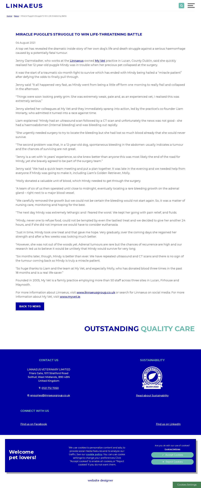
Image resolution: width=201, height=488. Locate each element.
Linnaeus (76, 60)
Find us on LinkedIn (168, 424)
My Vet (100, 60)
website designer (100, 480)
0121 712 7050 (50, 388)
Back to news (30, 306)
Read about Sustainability (152, 395)
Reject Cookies (174, 462)
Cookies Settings (186, 484)
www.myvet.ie (70, 296)
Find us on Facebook (33, 424)
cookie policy (94, 454)
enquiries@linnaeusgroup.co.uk (50, 395)
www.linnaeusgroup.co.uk (96, 292)
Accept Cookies (174, 455)
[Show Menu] (191, 5)
